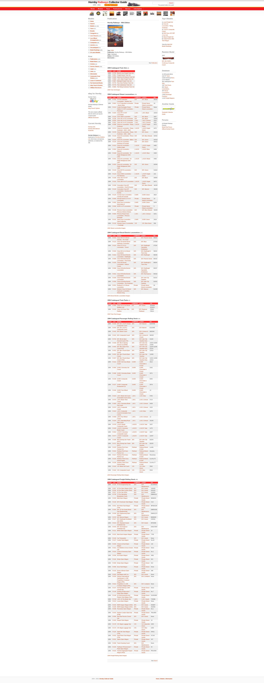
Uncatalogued (94, 47)
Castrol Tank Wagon (122, 540)
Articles (92, 64)
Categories (93, 33)
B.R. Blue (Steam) (147, 136)
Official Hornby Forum (168, 129)
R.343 (114, 620)
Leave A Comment (95, 80)
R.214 (114, 107)
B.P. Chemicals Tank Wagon (125, 502)
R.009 (114, 498)
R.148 (114, 595)
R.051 (114, 285)
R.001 (114, 506)
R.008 (114, 513)
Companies (93, 42)
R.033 (114, 605)
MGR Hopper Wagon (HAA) (125, 605)
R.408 (114, 343)
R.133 (114, 170)
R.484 (114, 367)
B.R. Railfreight (145, 255)
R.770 (114, 83)
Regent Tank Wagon (123, 620)
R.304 (114, 149)
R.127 (114, 540)
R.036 (114, 555)
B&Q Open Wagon (122, 498)
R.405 (114, 346)
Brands (92, 31)
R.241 (114, 451)
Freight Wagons (170, 98)
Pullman (134, 447)
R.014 (114, 601)
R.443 (114, 331)
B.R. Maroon (145, 189)
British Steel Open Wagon (124, 530)
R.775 (114, 85)
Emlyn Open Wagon (122, 559)
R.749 (114, 494)
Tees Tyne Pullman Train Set (125, 83)
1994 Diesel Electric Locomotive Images (118, 296)
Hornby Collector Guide (106, 678)
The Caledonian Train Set (124, 85)
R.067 (114, 488)
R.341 (114, 159)
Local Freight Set (168, 22)
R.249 (114, 607)
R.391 (114, 432)
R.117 (114, 519)
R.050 (114, 238)
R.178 (114, 624)
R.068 (114, 206)
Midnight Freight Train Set (124, 81)
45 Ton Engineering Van (124, 484)
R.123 (114, 174)
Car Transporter (121, 538)
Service (127, 9)
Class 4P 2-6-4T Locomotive (125, 118)
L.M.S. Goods (145, 599)
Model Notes (94, 61)
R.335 (114, 262)
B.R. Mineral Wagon (122, 517)
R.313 (114, 145)
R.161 (114, 362)
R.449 (114, 428)
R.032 (114, 635)
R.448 (114, 324)
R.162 (114, 470)
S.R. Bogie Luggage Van (124, 624)
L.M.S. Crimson (146, 120)
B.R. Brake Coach (122, 331)
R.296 (114, 643)
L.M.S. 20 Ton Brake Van (124, 599)
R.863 (114, 103)
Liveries (92, 45)
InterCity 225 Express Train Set (125, 77)
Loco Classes (94, 36)
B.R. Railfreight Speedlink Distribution (145, 247)
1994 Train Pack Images (114, 314)
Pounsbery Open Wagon (124, 609)
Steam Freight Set (168, 37)
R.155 (114, 647)
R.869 (114, 87)
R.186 (114, 177)
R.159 (114, 379)
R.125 (114, 195)
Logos (92, 69)
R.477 (114, 436)
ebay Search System (96, 85)
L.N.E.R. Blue (146, 149)
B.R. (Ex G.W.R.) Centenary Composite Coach (168, 63)
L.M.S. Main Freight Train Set (125, 79)
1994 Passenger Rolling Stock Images (118, 475)
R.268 (114, 439)
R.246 (114, 490)
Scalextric (91, 130)
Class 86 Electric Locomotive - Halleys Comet (123, 264)
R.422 (114, 411)
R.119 (114, 631)
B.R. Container (146, 576)
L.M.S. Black (145, 113)
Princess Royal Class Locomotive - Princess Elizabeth (123, 215)
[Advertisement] (132, 669)
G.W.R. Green (146, 195)
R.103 (114, 309)
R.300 (114, 113)
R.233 (114, 458)
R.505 (114, 120)
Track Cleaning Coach (123, 643)
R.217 (114, 455)
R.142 (114, 570)
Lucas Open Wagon (122, 601)
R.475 (114, 399)
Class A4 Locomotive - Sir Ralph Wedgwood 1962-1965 (124, 166)
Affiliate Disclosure (95, 87)
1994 (112, 50)
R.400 (114, 327)
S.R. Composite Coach (123, 470)
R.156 (114, 484)
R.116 (114, 245)
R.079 (114, 517)
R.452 (114, 350)
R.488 (114, 373)
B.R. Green (145, 132)
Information (138, 9)
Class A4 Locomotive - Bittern (125, 139)
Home (93, 9)
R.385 (114, 403)
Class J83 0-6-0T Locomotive (125, 181)
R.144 (114, 141)
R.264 (114, 509)
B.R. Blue (144, 241)
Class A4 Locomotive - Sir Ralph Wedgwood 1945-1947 (124, 160)
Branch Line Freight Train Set (125, 73)
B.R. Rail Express (146, 274)
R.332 (114, 251)
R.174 (114, 628)
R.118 (114, 559)
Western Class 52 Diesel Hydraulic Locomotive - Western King (124, 291)
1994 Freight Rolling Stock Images (117, 655)
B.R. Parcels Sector (146, 238)
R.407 (114, 358)
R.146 (114, 136)
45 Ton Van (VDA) (122, 492)
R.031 (114, 639)
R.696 (114, 77)
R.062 (114, 274)
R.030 (114, 576)
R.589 (114, 258)
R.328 (114, 153)
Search (92, 23)
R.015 (114, 650)
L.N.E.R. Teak (143, 424)
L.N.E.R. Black (146, 159)
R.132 (114, 223)
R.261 (114, 122)
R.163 (114, 466)
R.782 (114, 99)
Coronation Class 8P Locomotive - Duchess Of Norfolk (124, 191)
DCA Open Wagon (122, 555)
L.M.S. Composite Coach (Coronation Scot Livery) (124, 413)
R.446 (114, 390)
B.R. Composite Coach (123, 335)
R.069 (114, 198)
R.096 (114, 567)
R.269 (114, 277)
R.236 (114, 462)
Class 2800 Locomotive (123, 116)
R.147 (114, 587)
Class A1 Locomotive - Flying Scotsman (167, 25)
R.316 (114, 181)
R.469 (114, 563)
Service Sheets (94, 66)
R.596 (114, 616)
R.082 (114, 202)
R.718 (114, 599)
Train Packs (167, 85)
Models (100, 9)
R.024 (114, 551)
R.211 (114, 530)
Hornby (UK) (91, 127)
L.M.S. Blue (143, 396)
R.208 (114, 185)
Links (91, 71)
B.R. (136, 99)
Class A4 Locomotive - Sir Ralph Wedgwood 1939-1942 (124, 155)
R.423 (114, 396)
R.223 (114, 447)
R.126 (114, 538)
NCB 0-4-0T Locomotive (124, 206)
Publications (117, 9)
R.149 (114, 591)
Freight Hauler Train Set (124, 75)
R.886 (114, 79)
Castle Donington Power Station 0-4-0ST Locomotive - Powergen (125, 109)
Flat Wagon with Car (122, 574)
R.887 (114, 81)
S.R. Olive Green (146, 223)
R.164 (114, 420)
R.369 (114, 305)
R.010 (114, 523)
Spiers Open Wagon (122, 639)
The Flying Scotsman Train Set (125, 87)
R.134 (114, 189)
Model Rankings (95, 50)
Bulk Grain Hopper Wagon (124, 534)
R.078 (114, 132)
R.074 (114, 128)
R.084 (114, 214)
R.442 (114, 335)
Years (108, 9)
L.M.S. (136, 113)
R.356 (114, 281)
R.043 (114, 612)
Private (137, 103)
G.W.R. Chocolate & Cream (143, 363)
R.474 (114, 407)
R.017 (114, 492)
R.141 (114, 219)
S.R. (136, 223)
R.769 (114, 73)
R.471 (114, 443)
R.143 (114, 116)
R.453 (114, 354)
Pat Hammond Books (96, 83)
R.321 (114, 548)
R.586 (114, 268)
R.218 (114, 502)
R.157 (114, 384)
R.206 (114, 544)
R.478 (114, 424)
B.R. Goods (145, 488)
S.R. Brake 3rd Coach (123, 466)
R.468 (114, 417)
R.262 (114, 255)
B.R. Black (145, 99)
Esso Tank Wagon (122, 567)
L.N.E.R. (137, 124)
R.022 (114, 584)
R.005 (114, 574)
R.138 (114, 210)
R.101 (114, 289)
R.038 (114, 609)
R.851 (114, 75)
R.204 (114, 139)
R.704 (114, 339)
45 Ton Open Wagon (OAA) (124, 488)
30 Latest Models (95, 52)
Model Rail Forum (167, 127)
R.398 (114, 124)
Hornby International (94, 128)
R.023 (114, 534)
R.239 (114, 118)
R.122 (114, 241)
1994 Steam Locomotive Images (116, 228)
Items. (173, 78)
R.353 (114, 164)
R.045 (114, 527)
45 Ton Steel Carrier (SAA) (124, 490)
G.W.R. (136, 195)
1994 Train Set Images (113, 90)
